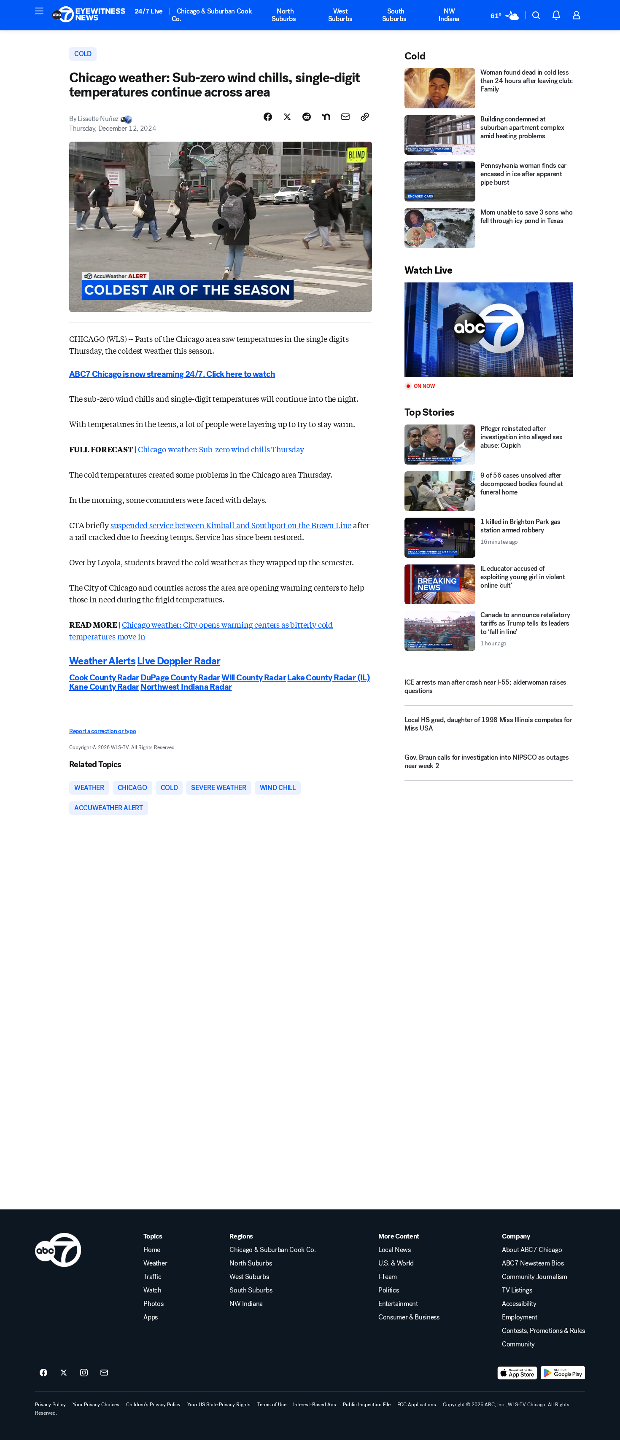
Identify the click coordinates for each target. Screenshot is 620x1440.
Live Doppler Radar (178, 661)
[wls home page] (58, 1250)
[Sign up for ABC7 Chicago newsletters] (104, 1373)
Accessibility (519, 1303)
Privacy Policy (50, 1404)
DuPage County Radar (180, 677)
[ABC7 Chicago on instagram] (83, 1373)
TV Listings (517, 1290)
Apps (150, 1317)
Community (518, 1344)
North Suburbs (284, 15)
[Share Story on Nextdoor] (326, 117)
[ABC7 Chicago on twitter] (63, 1373)
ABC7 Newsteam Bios (532, 1263)
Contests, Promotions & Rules (543, 1330)
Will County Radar (253, 677)
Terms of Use (271, 1404)
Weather (155, 1263)
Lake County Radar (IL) (328, 677)
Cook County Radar (104, 677)
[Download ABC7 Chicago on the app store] (517, 1373)
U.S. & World (396, 1263)
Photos (153, 1303)
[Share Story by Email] (345, 117)
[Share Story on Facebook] (268, 117)
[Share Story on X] (287, 117)
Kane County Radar (104, 687)
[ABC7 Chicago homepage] (88, 15)
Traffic (152, 1276)
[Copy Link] (365, 117)
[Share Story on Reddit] (306, 117)
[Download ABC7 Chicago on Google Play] (563, 1373)
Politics (388, 1290)
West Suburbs (340, 15)
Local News (394, 1250)
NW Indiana (449, 15)
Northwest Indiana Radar (186, 687)
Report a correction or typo (102, 731)
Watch (152, 1290)
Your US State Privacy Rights (219, 1404)
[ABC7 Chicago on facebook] (43, 1373)
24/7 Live (149, 11)
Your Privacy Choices (96, 1404)
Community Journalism (534, 1276)
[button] (39, 11)
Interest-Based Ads (314, 1404)
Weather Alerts (102, 661)
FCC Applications (416, 1404)
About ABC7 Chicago (532, 1250)
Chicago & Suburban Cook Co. (212, 15)
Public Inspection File (367, 1404)
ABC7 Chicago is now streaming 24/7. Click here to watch (172, 374)
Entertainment (398, 1303)
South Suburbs (394, 15)
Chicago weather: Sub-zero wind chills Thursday (221, 448)
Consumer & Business (408, 1317)
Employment (519, 1317)
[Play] (488, 329)
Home (151, 1250)
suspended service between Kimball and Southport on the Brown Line (231, 524)
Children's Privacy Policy (153, 1404)
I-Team (387, 1276)
